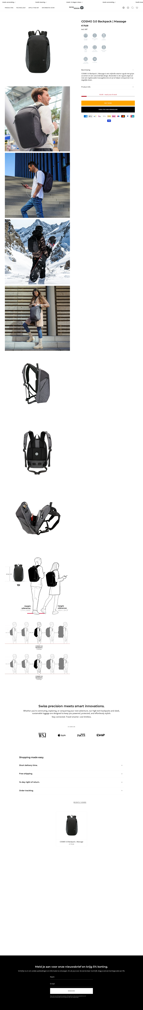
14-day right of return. (29, 782)
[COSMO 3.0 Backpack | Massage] (71, 826)
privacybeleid (79, 996)
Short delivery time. (28, 765)
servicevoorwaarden (55, 997)
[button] (9, 7)
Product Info (85, 87)
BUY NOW (108, 103)
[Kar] (137, 7)
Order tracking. (26, 790)
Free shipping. (26, 774)
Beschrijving (85, 70)
